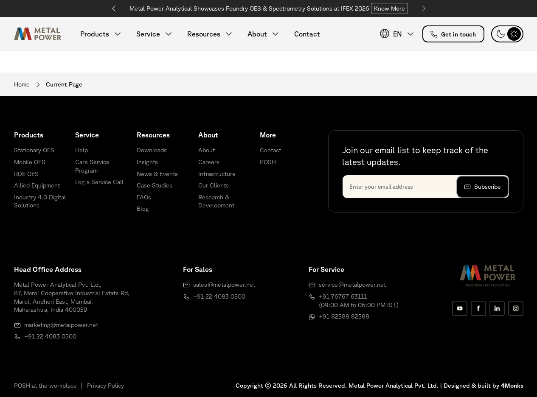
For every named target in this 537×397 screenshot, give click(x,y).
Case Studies (154, 185)
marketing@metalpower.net (61, 325)
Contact (307, 34)
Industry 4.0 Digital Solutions (40, 201)
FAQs (144, 197)
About (206, 150)
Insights (147, 162)
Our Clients (213, 185)
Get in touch (458, 34)
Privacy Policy (105, 385)
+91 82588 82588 (344, 316)
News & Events (157, 174)
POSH (268, 162)
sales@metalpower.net (224, 284)
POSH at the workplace (45, 385)
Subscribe (487, 186)
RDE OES (26, 174)
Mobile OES (29, 162)
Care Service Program (92, 166)
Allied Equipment (37, 185)
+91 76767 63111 (343, 296)
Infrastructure (217, 174)
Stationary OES (34, 150)
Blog (143, 208)
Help (81, 150)
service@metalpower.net (352, 284)
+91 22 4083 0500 (50, 336)
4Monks (512, 385)
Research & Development (216, 201)
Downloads (152, 150)
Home (22, 84)
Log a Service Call (99, 182)
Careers (208, 162)
